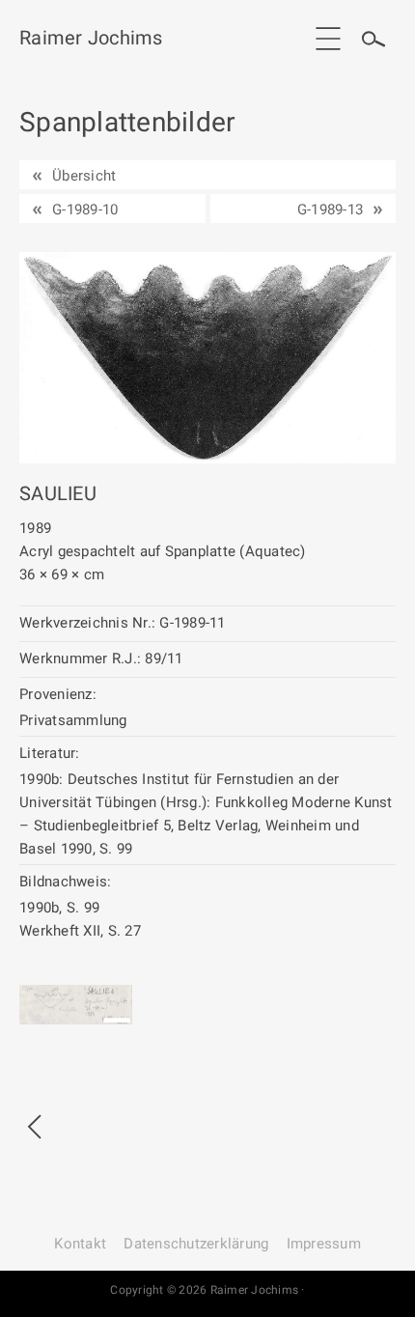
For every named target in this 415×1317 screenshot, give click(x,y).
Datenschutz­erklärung (196, 1243)
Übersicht (84, 175)
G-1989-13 (330, 209)
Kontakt (80, 1243)
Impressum (324, 1243)
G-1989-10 (85, 209)
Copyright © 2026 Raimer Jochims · (207, 1290)
